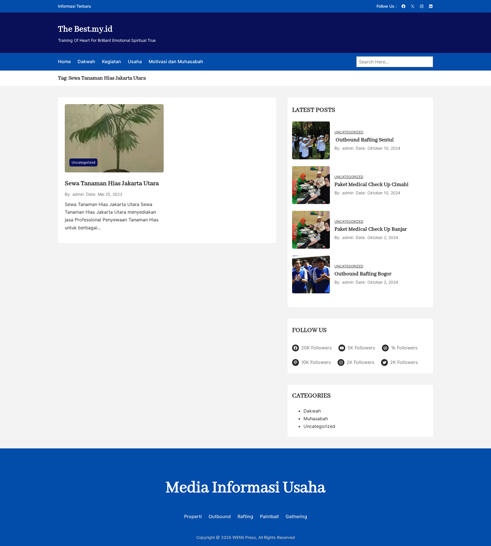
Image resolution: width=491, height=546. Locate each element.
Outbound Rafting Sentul (364, 140)
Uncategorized (83, 162)
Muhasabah (315, 418)
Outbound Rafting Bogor (363, 274)
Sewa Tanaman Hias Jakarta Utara (112, 184)
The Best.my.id (85, 29)
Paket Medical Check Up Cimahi (371, 184)
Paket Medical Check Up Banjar (370, 229)
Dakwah (312, 411)
